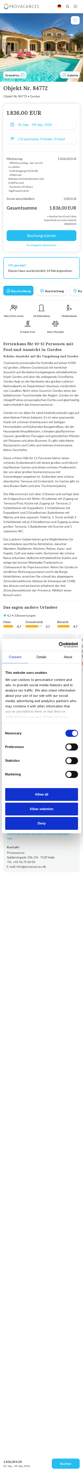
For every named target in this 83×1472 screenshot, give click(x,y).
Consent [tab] (15, 657)
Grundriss (12, 75)
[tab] (18, 291)
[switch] (71, 746)
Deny (42, 823)
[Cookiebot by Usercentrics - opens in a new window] (59, 645)
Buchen (65, 1463)
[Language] (59, 6)
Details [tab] (42, 657)
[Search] (67, 6)
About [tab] (68, 657)
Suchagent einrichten (41, 245)
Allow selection (41, 809)
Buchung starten (41, 235)
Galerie (72, 75)
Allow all (41, 794)
